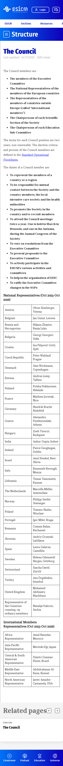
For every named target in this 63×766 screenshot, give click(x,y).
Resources (46, 23)
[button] (57, 710)
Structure (25, 34)
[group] (31, 730)
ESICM (8, 23)
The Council (11, 727)
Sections (26, 23)
